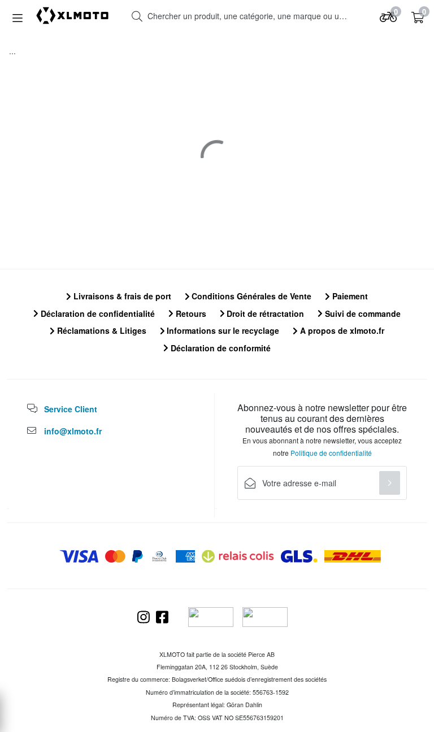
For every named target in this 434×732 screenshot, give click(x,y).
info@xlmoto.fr (73, 431)
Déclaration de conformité (219, 348)
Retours (189, 313)
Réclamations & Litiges (100, 330)
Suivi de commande (362, 313)
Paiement (349, 296)
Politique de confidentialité (331, 452)
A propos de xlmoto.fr (341, 330)
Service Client (70, 409)
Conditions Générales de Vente (250, 296)
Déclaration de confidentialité (96, 313)
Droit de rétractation (264, 313)
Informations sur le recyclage (221, 330)
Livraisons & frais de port (121, 296)
